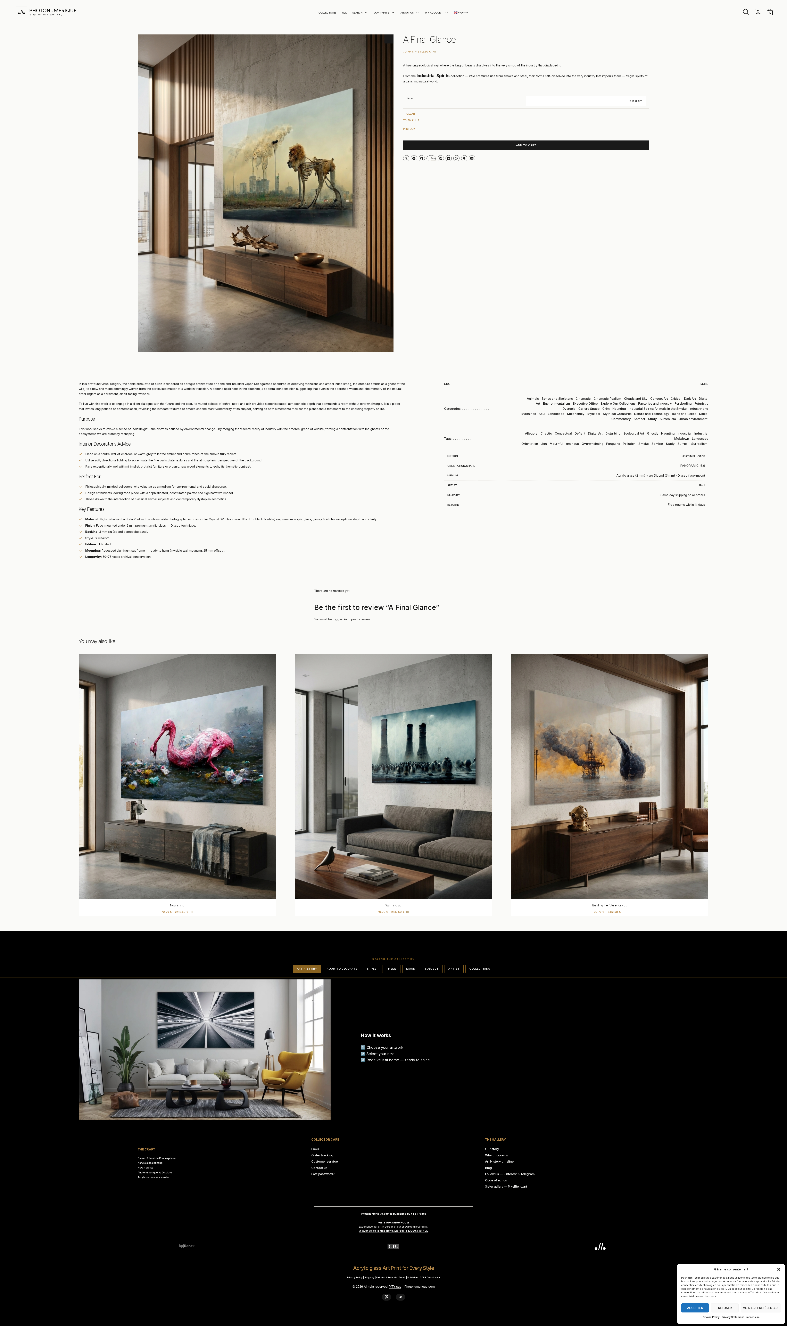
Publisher (412, 1277)
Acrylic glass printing (150, 1163)
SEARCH (357, 12)
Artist (454, 968)
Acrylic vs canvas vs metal (153, 1177)
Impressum (753, 1317)
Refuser (725, 1308)
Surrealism (668, 419)
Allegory (531, 433)
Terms (402, 1277)
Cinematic (583, 399)
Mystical (593, 414)
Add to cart (526, 145)
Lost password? (322, 1174)
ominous (572, 444)
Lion (544, 444)
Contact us (319, 1168)
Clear (410, 113)
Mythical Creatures (617, 414)
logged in (340, 619)
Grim (606, 409)
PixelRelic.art (517, 1186)
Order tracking (322, 1155)
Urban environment (693, 419)
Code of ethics (496, 1180)
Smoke (643, 444)
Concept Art (659, 399)
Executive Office (585, 403)
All (344, 12)
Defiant (580, 433)
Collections (327, 12)
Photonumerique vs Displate (155, 1172)
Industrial (684, 433)
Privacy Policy (355, 1277)
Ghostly (652, 433)
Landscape (556, 414)
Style (371, 968)
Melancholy (576, 414)
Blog (488, 1168)
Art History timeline (499, 1161)
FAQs (315, 1149)
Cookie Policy (711, 1317)
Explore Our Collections (618, 403)
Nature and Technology (651, 414)
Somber (639, 419)
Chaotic (546, 433)
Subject (432, 968)
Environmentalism (556, 403)
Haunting (619, 409)
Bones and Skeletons (557, 399)
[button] (779, 1269)
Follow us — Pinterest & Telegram (510, 1174)
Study (652, 419)
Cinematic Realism (607, 399)
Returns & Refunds (386, 1277)
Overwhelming (593, 444)
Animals (533, 399)
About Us (407, 12)
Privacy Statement (733, 1317)
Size (409, 98)
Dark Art (690, 399)
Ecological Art (633, 433)
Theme (391, 968)
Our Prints (381, 12)
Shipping (369, 1277)
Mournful (556, 444)
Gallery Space (588, 409)
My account (434, 12)
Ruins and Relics (684, 414)
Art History (307, 968)
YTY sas (395, 1286)
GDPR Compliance (430, 1277)
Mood (410, 968)
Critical (676, 399)
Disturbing (613, 433)
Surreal (683, 444)
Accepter (695, 1308)
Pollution (629, 444)
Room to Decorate (342, 968)
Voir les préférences (761, 1308)
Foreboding (683, 403)
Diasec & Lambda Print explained (157, 1158)
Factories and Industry (655, 403)
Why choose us (496, 1155)
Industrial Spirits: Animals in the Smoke (658, 409)
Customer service (324, 1161)
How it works (145, 1167)
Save (433, 158)
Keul (542, 414)
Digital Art (595, 433)
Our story (492, 1149)
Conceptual (563, 433)
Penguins (613, 444)
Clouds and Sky (635, 399)
